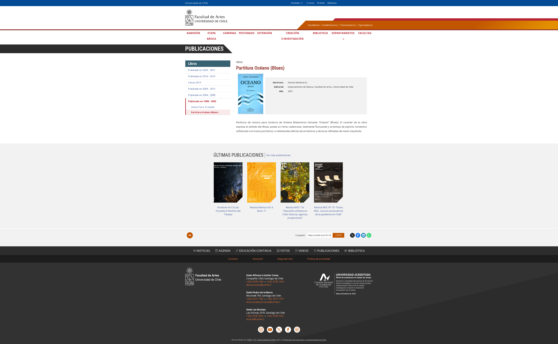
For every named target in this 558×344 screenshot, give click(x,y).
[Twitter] (279, 330)
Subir (190, 235)
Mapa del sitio (285, 258)
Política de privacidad (318, 258)
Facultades (295, 3)
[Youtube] (270, 330)
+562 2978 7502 (275, 316)
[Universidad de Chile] (196, 3)
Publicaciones (204, 48)
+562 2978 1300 (254, 281)
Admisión (193, 33)
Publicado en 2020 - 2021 (201, 70)
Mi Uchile (321, 3)
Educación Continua (255, 251)
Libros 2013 (194, 82)
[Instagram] (261, 330)
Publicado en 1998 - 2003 (202, 101)
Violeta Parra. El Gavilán (202, 107)
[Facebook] (288, 330)
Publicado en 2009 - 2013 (201, 88)
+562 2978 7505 (254, 316)
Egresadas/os (366, 25)
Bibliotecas (332, 3)
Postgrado (247, 33)
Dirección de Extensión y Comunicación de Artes (305, 339)
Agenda (224, 251)
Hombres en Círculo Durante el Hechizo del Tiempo (228, 211)
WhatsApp (369, 235)
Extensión (264, 33)
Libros (192, 64)
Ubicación (257, 258)
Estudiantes (314, 25)
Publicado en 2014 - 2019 (201, 76)
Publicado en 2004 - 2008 (201, 95)
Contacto (233, 258)
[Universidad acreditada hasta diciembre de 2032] (344, 284)
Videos (303, 251)
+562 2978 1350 (275, 281)
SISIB (249, 339)
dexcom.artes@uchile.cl (258, 284)
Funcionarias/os (348, 25)
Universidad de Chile (266, 339)
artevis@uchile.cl (255, 319)
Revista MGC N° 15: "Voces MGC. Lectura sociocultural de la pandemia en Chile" (328, 211)
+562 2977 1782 (254, 298)
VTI (254, 339)
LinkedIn (363, 235)
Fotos (285, 251)
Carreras (229, 33)
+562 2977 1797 (275, 298)
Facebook (358, 235)
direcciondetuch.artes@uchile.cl (263, 302)
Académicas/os (330, 25)
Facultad (364, 33)
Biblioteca (320, 33)
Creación (292, 35)
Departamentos (343, 33)
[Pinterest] (297, 330)
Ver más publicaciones (278, 155)
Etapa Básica (211, 35)
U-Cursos (310, 3)
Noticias (203, 251)
